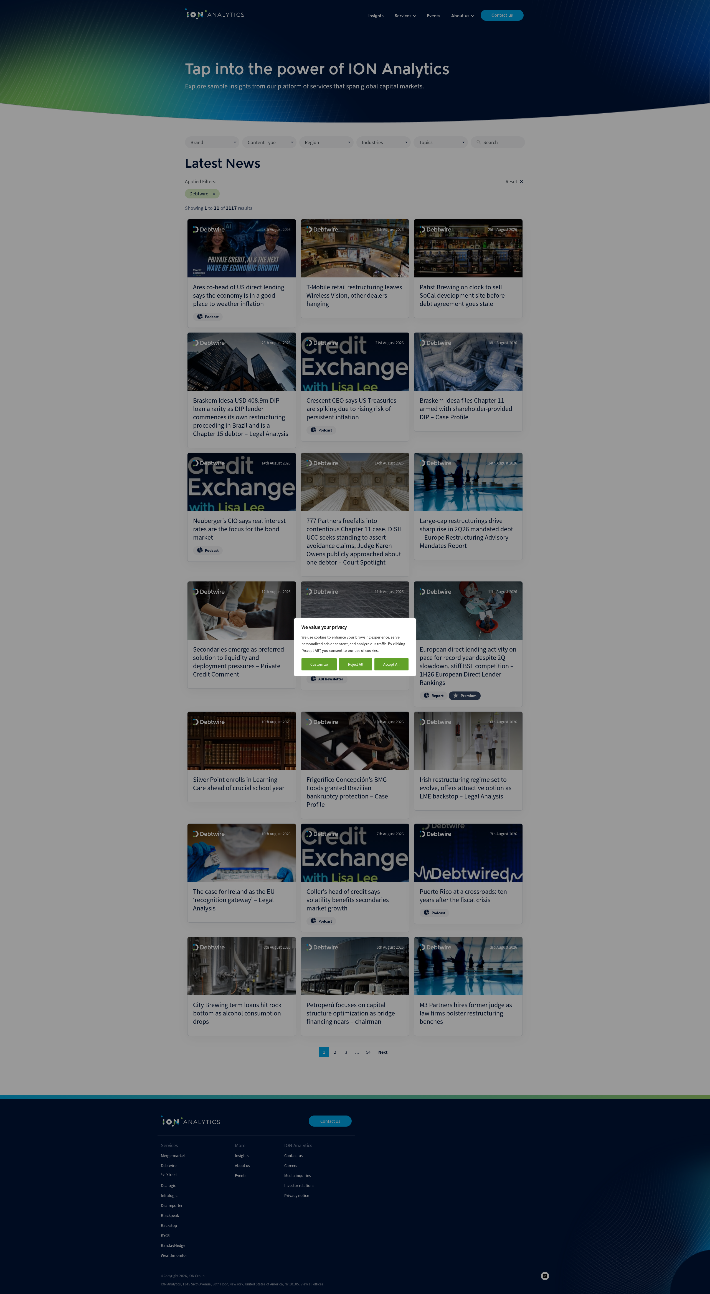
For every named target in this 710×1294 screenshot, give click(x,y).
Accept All (391, 664)
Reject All (355, 664)
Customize (319, 664)
